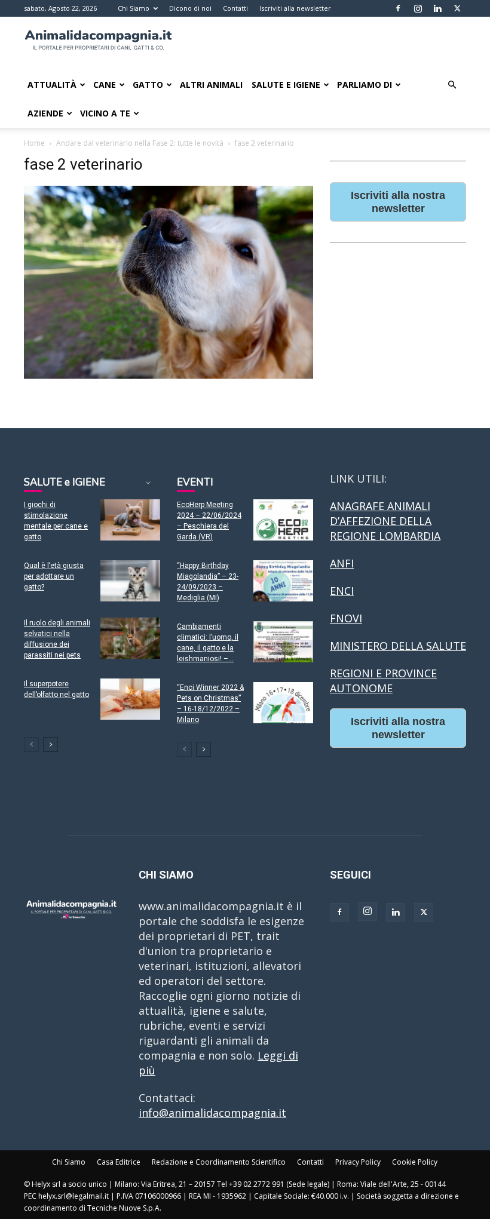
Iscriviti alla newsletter (295, 8)
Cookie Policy (414, 1162)
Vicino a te (105, 113)
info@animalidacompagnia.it (212, 1113)
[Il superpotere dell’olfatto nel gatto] (130, 699)
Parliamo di (364, 84)
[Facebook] (398, 8)
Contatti (235, 8)
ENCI (342, 591)
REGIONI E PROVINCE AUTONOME (383, 680)
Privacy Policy (358, 1162)
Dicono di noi (190, 8)
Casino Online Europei (386, 770)
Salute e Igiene (286, 84)
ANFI (342, 563)
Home (34, 143)
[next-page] (50, 744)
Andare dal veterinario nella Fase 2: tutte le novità (139, 143)
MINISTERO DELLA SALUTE (398, 645)
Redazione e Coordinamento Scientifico (219, 1162)
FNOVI (346, 618)
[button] (451, 84)
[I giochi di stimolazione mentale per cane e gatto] (130, 520)
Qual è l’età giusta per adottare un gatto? (54, 576)
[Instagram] (418, 8)
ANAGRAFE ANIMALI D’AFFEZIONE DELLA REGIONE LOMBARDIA (385, 521)
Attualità (51, 84)
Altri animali (211, 84)
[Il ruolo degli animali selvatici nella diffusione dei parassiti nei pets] (130, 638)
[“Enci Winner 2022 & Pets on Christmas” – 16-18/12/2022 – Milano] (283, 702)
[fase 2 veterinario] (168, 375)
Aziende (45, 113)
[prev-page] (31, 744)
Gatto (148, 84)
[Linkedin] (437, 8)
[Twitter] (457, 8)
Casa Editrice (118, 1162)
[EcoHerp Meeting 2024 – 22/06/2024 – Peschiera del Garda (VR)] (283, 520)
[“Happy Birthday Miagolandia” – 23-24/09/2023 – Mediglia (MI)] (283, 580)
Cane (104, 84)
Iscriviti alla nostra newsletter (398, 201)
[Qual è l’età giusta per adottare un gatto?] (130, 580)
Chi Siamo (133, 8)
